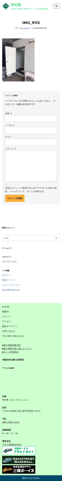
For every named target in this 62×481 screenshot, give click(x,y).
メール (9, 125)
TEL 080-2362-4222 (13, 336)
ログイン (6, 275)
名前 (8, 113)
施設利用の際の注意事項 (13, 359)
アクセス (6, 321)
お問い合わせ (8, 331)
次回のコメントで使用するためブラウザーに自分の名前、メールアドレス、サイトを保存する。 (31, 190)
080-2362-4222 (11, 422)
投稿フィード (8, 280)
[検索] (56, 238)
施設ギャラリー (9, 326)
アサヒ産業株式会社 (12, 444)
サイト (8, 137)
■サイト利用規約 (10, 352)
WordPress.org (10, 289)
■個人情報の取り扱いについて (17, 348)
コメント (10, 148)
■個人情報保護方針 (11, 345)
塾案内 (5, 311)
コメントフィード (10, 285)
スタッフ (6, 316)
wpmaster (24, 28)
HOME (6, 306)
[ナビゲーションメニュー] (56, 6)
